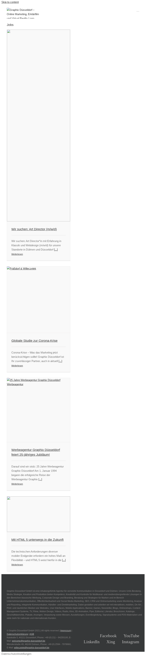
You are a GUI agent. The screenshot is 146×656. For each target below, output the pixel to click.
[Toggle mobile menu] (137, 10)
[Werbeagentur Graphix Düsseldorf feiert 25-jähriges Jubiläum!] (38, 410)
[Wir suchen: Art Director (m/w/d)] (38, 125)
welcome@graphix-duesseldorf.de (28, 641)
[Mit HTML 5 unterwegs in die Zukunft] (38, 514)
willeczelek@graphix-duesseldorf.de (31, 647)
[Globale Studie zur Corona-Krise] (38, 299)
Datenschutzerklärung (17, 634)
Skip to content (10, 2)
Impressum (65, 630)
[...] (56, 249)
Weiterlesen (17, 254)
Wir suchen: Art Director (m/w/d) (34, 229)
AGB (32, 634)
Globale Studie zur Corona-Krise (34, 340)
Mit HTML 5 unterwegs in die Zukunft (37, 539)
